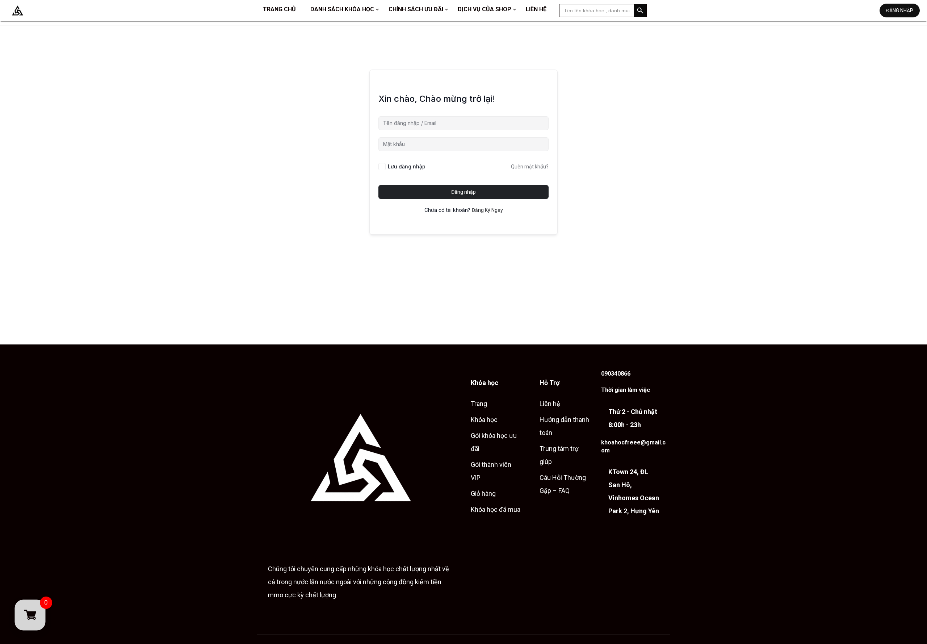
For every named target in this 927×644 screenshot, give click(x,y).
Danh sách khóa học (342, 9)
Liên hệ (536, 9)
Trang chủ (279, 9)
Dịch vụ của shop (484, 9)
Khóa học (484, 419)
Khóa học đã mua (495, 509)
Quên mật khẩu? (530, 167)
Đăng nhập (899, 10)
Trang (479, 403)
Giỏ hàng (483, 493)
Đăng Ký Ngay (487, 210)
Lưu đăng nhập (406, 166)
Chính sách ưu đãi (416, 9)
